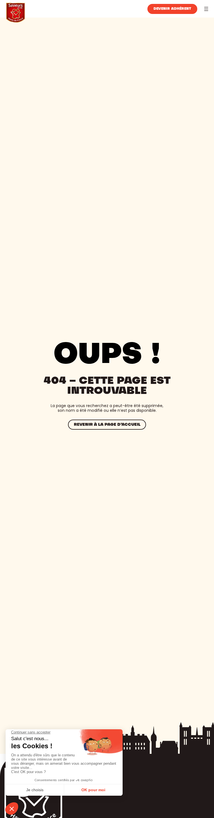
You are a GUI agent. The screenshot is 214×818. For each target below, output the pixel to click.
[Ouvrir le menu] (206, 9)
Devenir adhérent (172, 9)
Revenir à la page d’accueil (107, 425)
